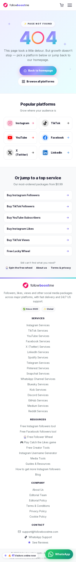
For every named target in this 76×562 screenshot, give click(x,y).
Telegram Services (38, 362)
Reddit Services (38, 411)
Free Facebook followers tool (38, 431)
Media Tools (38, 458)
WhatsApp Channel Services (38, 378)
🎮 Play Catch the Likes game (38, 442)
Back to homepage (40, 70)
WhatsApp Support (40, 537)
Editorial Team (38, 495)
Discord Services (38, 395)
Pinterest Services (38, 368)
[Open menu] (69, 5)
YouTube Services (38, 335)
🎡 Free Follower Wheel (38, 436)
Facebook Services (38, 341)
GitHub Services (38, 400)
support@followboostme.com (40, 531)
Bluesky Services (38, 384)
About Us (38, 489)
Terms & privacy (61, 267)
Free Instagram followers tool (38, 426)
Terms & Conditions (38, 505)
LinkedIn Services (38, 352)
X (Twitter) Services (38, 346)
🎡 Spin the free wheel (18, 267)
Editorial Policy (38, 500)
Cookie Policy (38, 516)
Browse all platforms (40, 81)
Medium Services (38, 405)
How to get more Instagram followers (38, 469)
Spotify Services (38, 357)
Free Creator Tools (38, 447)
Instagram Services (38, 325)
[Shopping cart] (61, 5)
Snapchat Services (38, 373)
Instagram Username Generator (38, 453)
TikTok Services (38, 330)
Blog (38, 474)
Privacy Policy (38, 511)
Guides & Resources (38, 463)
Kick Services (38, 389)
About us (41, 267)
